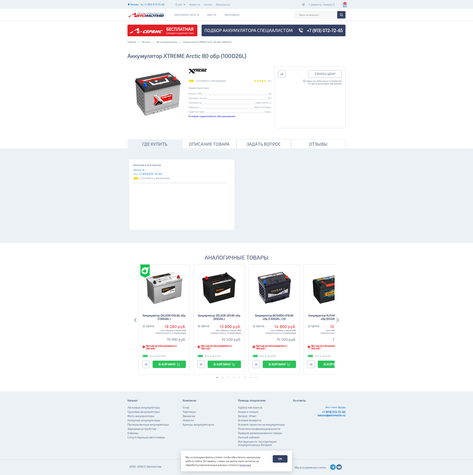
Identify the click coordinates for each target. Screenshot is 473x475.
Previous (135, 319)
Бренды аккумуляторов (198, 424)
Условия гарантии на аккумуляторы (261, 424)
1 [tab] (217, 377)
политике (245, 464)
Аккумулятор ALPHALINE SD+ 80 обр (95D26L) (329, 317)
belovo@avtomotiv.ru (332, 415)
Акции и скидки (248, 411)
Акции (208, 4)
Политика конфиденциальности (259, 428)
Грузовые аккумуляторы (143, 411)
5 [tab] (239, 377)
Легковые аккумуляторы (143, 407)
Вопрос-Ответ (247, 416)
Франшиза (223, 4)
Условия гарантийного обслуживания (211, 116)
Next (337, 319)
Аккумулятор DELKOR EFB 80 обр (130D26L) (164, 317)
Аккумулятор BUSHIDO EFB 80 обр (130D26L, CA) (274, 317)
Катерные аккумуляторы (143, 420)
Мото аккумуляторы (140, 416)
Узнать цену (325, 74)
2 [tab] (222, 377)
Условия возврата (249, 420)
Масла (212, 14)
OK (280, 458)
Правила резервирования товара (260, 433)
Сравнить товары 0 (321, 4)
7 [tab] (250, 377)
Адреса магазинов (250, 407)
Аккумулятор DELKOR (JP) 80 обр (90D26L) (219, 317)
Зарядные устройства (141, 428)
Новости (194, 4)
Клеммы (132, 433)
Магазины (232, 14)
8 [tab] (256, 377)
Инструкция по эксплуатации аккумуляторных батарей (257, 443)
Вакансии (189, 416)
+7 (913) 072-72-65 (150, 173)
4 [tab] (234, 377)
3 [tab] (228, 377)
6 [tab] (245, 377)
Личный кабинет (249, 437)
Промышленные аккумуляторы (148, 424)
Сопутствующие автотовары (146, 437)
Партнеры (189, 411)
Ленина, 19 (138, 169)
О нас (178, 4)
